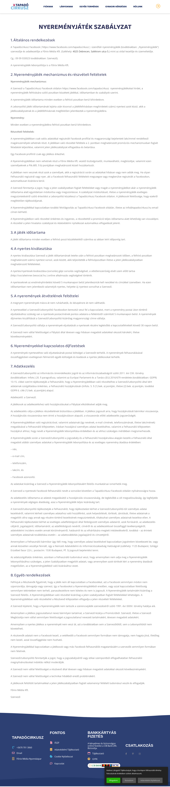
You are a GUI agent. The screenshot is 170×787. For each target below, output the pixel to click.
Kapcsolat (59, 763)
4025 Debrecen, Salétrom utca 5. (91, 51)
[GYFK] (89, 759)
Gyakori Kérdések (116, 6)
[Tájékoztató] (89, 753)
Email (19, 753)
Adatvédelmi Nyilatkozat (150, 780)
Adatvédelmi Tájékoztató (66, 749)
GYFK (94, 759)
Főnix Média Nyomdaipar (29, 758)
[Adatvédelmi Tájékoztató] (51, 749)
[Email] (13, 753)
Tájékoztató (98, 753)
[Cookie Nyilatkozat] (51, 756)
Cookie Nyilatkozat (63, 756)
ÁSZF (56, 742)
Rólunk (137, 6)
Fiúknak (48, 6)
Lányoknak (66, 6)
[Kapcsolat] (51, 763)
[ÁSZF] (51, 742)
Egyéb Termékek (89, 6)
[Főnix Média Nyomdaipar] (13, 758)
